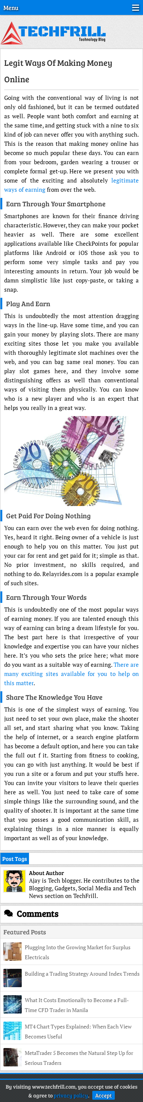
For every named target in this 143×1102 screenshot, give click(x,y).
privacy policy (71, 1095)
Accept (103, 1095)
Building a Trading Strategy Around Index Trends (82, 973)
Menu (10, 7)
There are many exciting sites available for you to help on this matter (71, 674)
